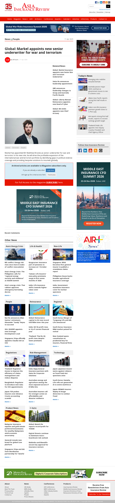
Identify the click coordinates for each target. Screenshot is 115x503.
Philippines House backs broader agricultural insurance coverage (62, 278)
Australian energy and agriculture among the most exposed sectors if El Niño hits (39, 383)
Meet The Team (9, 489)
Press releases (28, 497)
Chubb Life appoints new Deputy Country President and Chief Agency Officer (96, 128)
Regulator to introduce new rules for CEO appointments (14, 384)
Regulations (11, 352)
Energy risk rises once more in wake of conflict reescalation (14, 264)
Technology (59, 352)
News (24, 19)
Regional (58, 301)
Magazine (17, 19)
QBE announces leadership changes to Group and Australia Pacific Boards (62, 91)
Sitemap (107, 12)
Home (9, 19)
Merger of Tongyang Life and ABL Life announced (62, 320)
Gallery (46, 493)
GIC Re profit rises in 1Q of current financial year (39, 329)
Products (93, 19)
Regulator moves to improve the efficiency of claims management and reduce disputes (14, 373)
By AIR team (14, 60)
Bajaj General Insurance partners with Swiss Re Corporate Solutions (38, 372)
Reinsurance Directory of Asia (72, 493)
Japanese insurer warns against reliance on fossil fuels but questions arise (62, 372)
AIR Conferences (49, 487)
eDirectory (85, 19)
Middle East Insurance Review (72, 489)
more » (7, 295)
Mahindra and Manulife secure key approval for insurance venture (38, 444)
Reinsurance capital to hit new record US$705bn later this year (39, 320)
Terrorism (15, 148)
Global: (10, 48)
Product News (12, 408)
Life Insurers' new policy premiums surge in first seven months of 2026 (37, 277)
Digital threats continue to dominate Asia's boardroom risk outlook (38, 435)
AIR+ (31, 19)
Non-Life (58, 246)
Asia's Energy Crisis (14, 246)
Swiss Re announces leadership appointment (62, 82)
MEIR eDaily (27, 489)
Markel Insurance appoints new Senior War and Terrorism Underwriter (63, 73)
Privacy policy (9, 491)
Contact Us (103, 19)
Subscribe (92, 12)
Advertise (75, 19)
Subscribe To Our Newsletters (100, 494)
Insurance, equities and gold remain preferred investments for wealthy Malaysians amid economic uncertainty (15, 430)
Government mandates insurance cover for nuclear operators (61, 288)
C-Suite (33, 408)
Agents (26, 493)
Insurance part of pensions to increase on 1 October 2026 (38, 265)
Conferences (48, 19)
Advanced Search (104, 9)
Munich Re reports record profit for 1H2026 (39, 426)
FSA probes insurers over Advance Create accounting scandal (14, 394)
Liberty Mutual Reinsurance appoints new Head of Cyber (62, 102)
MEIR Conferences (49, 489)
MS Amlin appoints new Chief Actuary (60, 111)
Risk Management (38, 352)
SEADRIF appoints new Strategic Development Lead (13, 331)
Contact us (8, 495)
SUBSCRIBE (52, 182)
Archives (38, 19)
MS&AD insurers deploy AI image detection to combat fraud (62, 392)
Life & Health (36, 246)
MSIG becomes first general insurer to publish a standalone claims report (62, 267)
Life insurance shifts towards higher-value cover (38, 287)
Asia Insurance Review (70, 487)
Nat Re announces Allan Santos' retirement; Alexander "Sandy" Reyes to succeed (15, 321)
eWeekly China (28, 491)
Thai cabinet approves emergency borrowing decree (15, 288)
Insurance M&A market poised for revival (62, 329)
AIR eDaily (27, 487)
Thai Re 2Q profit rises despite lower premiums (37, 338)
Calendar (66, 19)
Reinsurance (35, 301)
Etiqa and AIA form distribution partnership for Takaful (15, 451)
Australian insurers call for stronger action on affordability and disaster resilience (38, 394)
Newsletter (100, 12)
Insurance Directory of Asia (72, 491)
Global (8, 148)
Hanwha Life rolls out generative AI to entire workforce (63, 382)
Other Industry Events (51, 491)
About (7, 487)
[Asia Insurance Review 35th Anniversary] (27, 7)
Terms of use (9, 493)
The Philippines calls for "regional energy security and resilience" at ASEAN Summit (14, 276)
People (16, 39)
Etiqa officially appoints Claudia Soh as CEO (15, 340)
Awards (57, 19)
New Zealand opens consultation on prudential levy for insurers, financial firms (62, 339)
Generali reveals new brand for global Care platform (13, 442)
